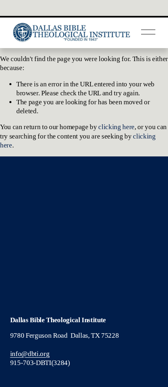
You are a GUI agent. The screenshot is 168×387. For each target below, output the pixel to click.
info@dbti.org (30, 354)
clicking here (116, 127)
